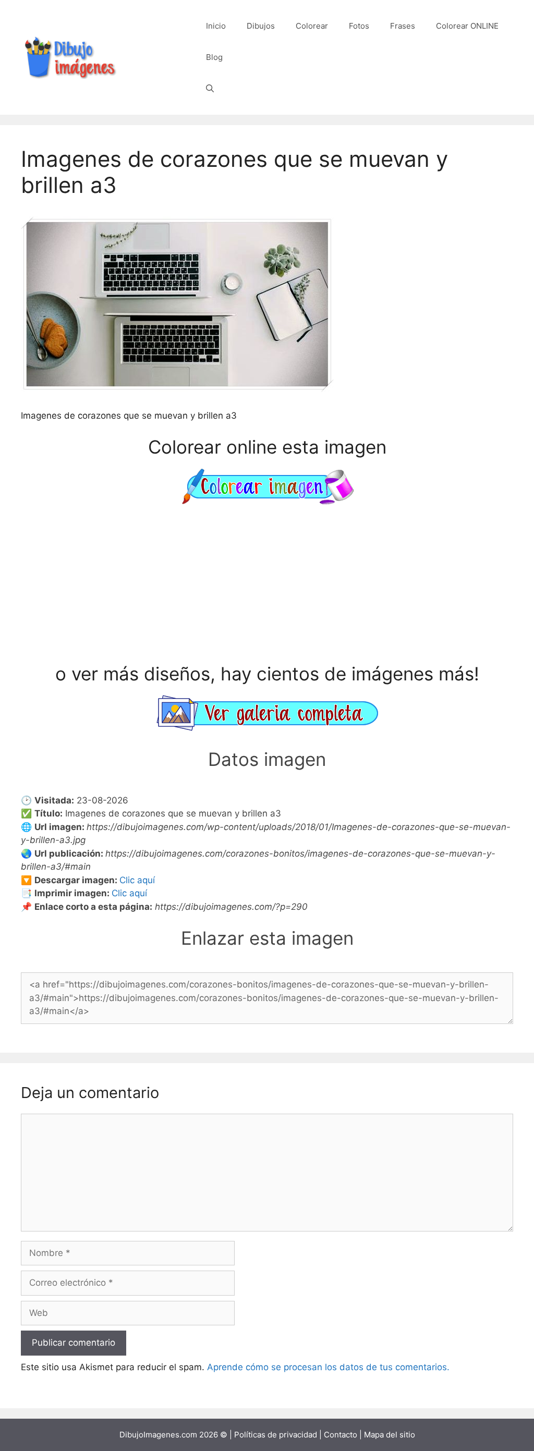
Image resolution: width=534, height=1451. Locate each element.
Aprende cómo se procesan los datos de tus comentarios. (328, 1367)
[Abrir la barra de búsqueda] (210, 88)
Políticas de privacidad (275, 1435)
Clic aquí (137, 880)
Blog (214, 57)
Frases (402, 26)
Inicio (216, 26)
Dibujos (261, 26)
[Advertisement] (267, 586)
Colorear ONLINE (467, 26)
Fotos (359, 26)
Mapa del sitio (389, 1435)
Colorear (312, 26)
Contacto (340, 1435)
